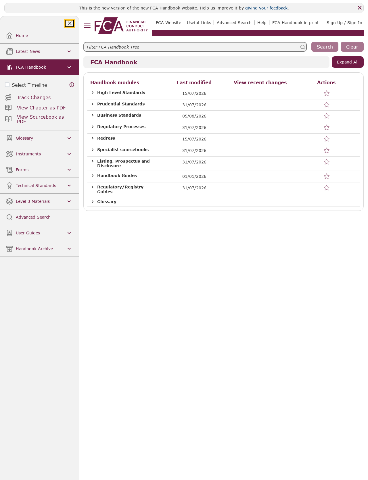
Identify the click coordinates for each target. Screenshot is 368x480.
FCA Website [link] (168, 22)
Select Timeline (29, 85)
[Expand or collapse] (92, 92)
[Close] (359, 7)
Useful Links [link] (199, 22)
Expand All (348, 61)
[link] (121, 25)
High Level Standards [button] (121, 92)
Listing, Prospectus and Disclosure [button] (123, 163)
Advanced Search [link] (234, 22)
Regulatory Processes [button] (121, 126)
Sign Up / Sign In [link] (344, 22)
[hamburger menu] (87, 26)
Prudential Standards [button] (121, 104)
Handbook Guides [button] (117, 175)
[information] (72, 84)
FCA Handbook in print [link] (295, 22)
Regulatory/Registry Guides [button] (120, 189)
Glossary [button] (106, 201)
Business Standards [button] (119, 115)
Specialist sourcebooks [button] (123, 149)
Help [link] (262, 22)
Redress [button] (106, 138)
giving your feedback (266, 7)
